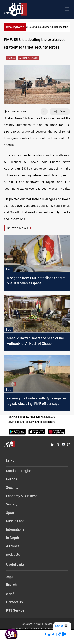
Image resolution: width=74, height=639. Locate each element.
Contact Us (14, 602)
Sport (10, 513)
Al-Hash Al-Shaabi (28, 58)
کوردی (10, 593)
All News (12, 546)
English (11, 585)
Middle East (15, 521)
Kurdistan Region (19, 471)
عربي (9, 577)
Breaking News (15, 27)
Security (12, 487)
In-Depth (12, 538)
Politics (11, 58)
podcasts (13, 554)
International (15, 529)
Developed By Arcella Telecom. (37, 624)
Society (11, 504)
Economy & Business (21, 496)
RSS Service (15, 610)
